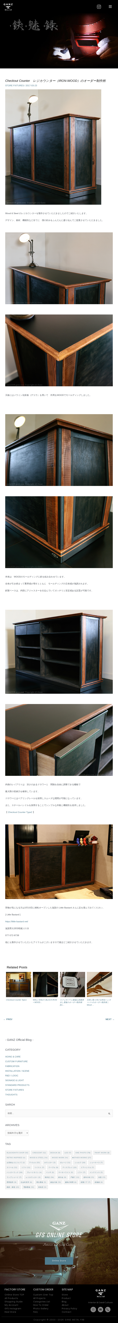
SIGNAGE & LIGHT (14, 1080)
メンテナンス (96, 1172)
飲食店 (42, 1187)
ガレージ (65, 1163)
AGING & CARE (13, 1057)
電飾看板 (29, 1187)
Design (55, 1153)
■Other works (81, 1158)
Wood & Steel (39, 1158)
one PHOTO (82, 1153)
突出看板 (41, 1182)
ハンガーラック (15, 1172)
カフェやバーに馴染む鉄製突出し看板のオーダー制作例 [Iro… (72, 1002)
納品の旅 (55, 1182)
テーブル (53, 1167)
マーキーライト (65, 1172)
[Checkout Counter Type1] (18, 985)
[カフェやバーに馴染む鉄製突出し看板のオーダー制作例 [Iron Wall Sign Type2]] (72, 985)
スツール (12, 1167)
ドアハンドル (87, 1167)
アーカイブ (59, 1125)
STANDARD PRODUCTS (17, 1085)
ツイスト (39, 1167)
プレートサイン (34, 1172)
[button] (110, 7)
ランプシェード (14, 1177)
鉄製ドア (85, 1182)
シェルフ (80, 1163)
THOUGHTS (11, 1095)
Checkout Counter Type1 (16, 1000)
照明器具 (11, 1182)
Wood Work (60, 1158)
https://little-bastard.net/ (16, 921)
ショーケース (96, 1163)
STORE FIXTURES (14, 85)
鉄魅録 (99, 1182)
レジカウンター (33, 1177)
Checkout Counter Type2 (20, 812)
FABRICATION (12, 1066)
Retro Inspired (16, 1158)
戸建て (75, 1177)
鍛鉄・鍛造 (13, 1187)
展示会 (62, 1177)
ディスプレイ (70, 1167)
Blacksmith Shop (17, 1153)
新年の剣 (89, 1177)
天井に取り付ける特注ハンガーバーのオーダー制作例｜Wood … (99, 1002)
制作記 (49, 1177)
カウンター (50, 1163)
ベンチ (50, 1172)
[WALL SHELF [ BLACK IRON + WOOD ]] (45, 985)
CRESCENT (39, 1153)
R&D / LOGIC (11, 1075)
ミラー (81, 1172)
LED (68, 1153)
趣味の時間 (71, 1182)
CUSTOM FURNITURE (16, 1061)
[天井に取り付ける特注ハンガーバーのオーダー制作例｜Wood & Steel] (99, 985)
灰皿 (101, 1177)
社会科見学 (26, 1182)
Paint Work (102, 1153)
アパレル (34, 1163)
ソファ (26, 1167)
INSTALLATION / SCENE (17, 1071)
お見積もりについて (16, 1163)
